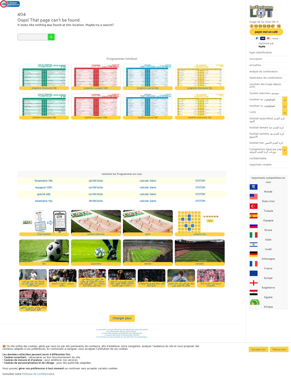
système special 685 (148, 117)
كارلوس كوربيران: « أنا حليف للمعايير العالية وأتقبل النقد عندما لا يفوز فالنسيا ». (122, 283)
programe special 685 (147, 88)
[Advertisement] (119, 144)
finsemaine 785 (44, 181)
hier (44, 263)
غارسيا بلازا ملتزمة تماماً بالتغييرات (211, 284)
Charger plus (122, 318)
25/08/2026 (96, 181)
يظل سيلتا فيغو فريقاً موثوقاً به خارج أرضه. (151, 284)
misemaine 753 (43, 201)
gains (147, 234)
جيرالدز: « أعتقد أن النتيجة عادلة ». (63, 284)
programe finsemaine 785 (44, 88)
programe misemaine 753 (199, 88)
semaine (200, 263)
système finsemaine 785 (44, 117)
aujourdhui (96, 263)
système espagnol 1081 (96, 117)
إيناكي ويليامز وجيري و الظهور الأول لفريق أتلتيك (33, 308)
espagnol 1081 (43, 187)
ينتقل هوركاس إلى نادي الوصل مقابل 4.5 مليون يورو (181, 284)
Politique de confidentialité (38, 374)
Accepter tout (258, 349)
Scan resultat (44, 234)
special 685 (43, 194)
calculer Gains (148, 181)
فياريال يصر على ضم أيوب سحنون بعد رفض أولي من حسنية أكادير (33, 283)
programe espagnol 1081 (96, 88)
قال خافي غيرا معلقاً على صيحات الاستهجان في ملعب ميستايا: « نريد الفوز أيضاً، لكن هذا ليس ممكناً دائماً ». (92, 282)
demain (147, 263)
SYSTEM (200, 181)
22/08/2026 (96, 187)
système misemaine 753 (199, 117)
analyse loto (200, 234)
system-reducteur (96, 234)
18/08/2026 (96, 201)
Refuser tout (279, 349)
